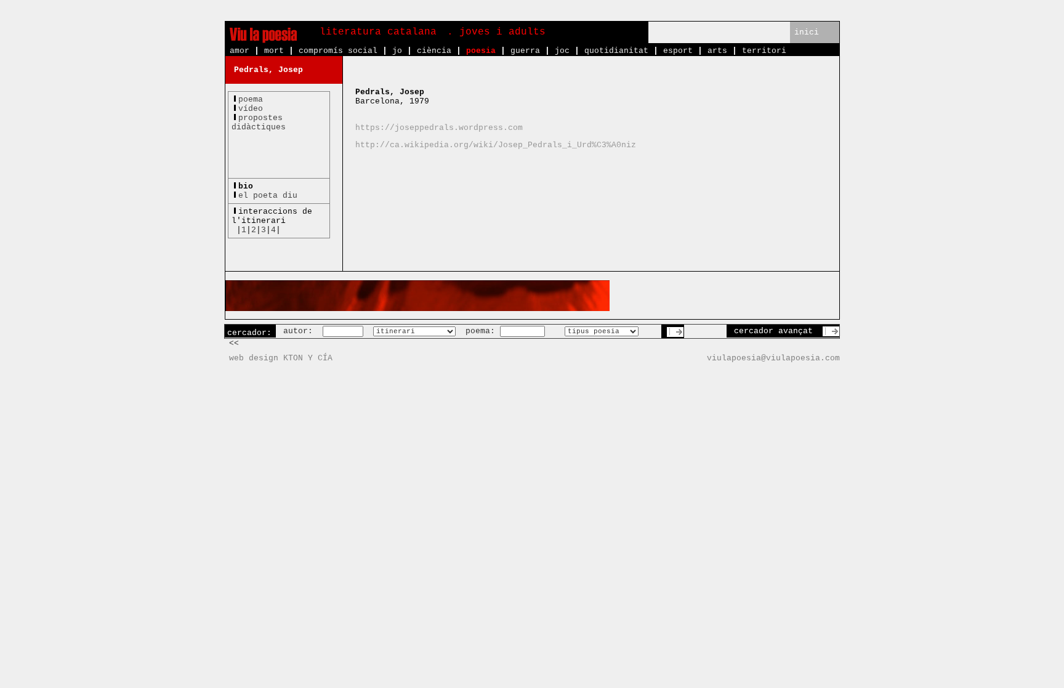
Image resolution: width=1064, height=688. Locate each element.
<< (234, 343)
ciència (434, 50)
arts (717, 50)
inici (806, 32)
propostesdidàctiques (259, 122)
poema (250, 99)
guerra (525, 50)
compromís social (338, 50)
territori (764, 50)
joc (562, 50)
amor (239, 50)
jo (397, 50)
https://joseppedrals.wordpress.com (439, 127)
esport (678, 50)
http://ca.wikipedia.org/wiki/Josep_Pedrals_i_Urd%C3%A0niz (495, 145)
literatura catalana (378, 32)
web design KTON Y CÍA (280, 358)
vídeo (250, 108)
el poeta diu (267, 195)
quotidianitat (616, 50)
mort (274, 50)
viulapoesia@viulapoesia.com (773, 358)
